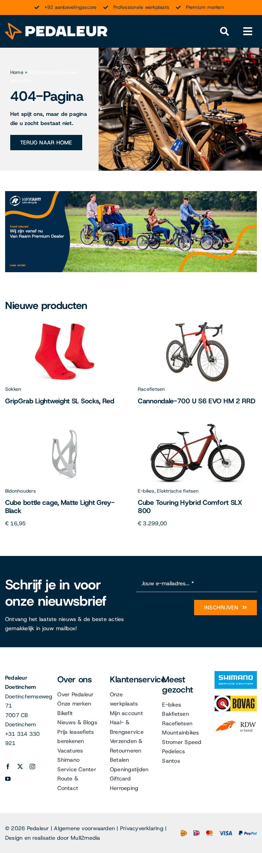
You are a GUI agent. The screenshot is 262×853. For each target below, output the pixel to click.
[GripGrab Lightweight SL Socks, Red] (64, 324)
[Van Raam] (131, 193)
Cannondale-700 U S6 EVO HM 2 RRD (196, 401)
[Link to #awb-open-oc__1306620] (248, 31)
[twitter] (20, 766)
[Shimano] (236, 673)
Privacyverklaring (141, 828)
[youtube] (8, 778)
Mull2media (85, 837)
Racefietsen (151, 389)
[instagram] (32, 766)
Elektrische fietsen (178, 491)
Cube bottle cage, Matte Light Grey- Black (60, 506)
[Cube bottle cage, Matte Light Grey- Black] (65, 426)
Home (17, 72)
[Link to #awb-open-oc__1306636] (225, 31)
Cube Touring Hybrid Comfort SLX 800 (190, 506)
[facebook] (8, 766)
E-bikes (146, 491)
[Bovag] (236, 698)
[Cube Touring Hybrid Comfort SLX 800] (197, 426)
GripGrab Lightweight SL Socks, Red (59, 401)
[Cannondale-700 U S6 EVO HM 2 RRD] (197, 324)
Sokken (13, 389)
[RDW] (236, 720)
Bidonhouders (20, 491)
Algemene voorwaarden (84, 828)
